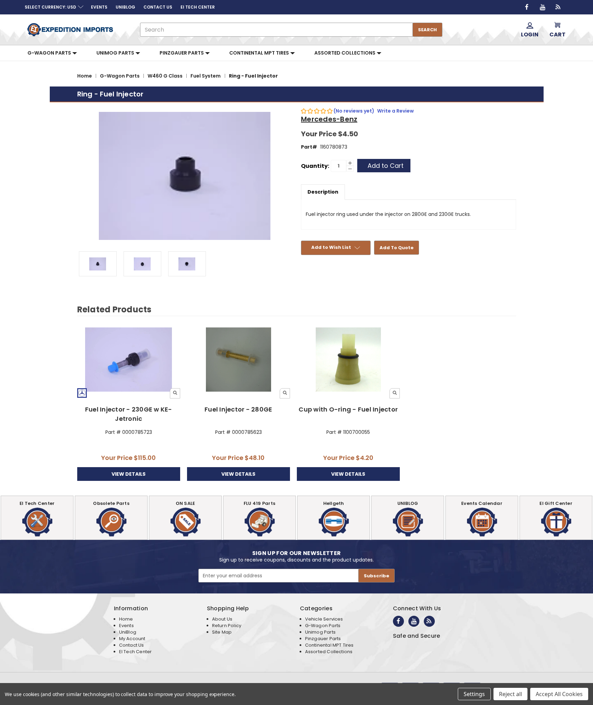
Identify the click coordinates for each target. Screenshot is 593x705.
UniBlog (127, 632)
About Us (222, 619)
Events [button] (99, 7)
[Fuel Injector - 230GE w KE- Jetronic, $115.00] (128, 360)
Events (126, 625)
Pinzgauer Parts (182, 52)
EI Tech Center (135, 651)
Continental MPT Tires (259, 52)
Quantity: (315, 166)
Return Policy (226, 625)
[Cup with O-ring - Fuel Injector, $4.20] (348, 360)
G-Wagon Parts (49, 52)
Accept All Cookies (559, 694)
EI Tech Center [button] (198, 7)
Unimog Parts (115, 52)
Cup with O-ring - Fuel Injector (348, 409)
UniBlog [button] (125, 7)
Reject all (510, 694)
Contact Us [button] (157, 7)
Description (322, 191)
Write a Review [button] (395, 110)
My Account (132, 638)
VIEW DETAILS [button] (129, 474)
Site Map (222, 632)
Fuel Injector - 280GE (238, 409)
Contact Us (131, 645)
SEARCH (427, 29)
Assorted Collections (345, 52)
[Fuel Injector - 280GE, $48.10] (238, 360)
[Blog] (558, 7)
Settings (474, 694)
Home (126, 619)
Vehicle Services (324, 619)
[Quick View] (175, 393)
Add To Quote (397, 247)
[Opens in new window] (526, 7)
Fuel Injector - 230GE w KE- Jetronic (128, 414)
